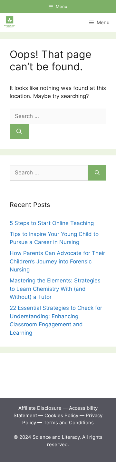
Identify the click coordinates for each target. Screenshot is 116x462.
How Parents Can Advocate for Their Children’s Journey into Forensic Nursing (57, 261)
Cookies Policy (61, 415)
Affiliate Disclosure (40, 408)
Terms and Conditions (69, 422)
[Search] (19, 132)
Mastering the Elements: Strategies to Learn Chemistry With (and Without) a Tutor (55, 288)
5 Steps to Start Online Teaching (52, 223)
